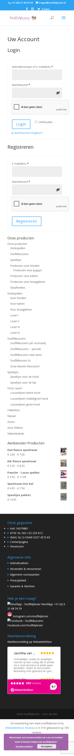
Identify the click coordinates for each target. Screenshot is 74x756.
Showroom (17, 546)
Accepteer (46, 746)
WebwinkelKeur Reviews (20, 728)
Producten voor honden (24, 265)
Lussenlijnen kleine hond (25, 393)
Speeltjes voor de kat (23, 382)
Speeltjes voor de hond (24, 376)
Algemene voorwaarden (24, 574)
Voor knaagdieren (21, 309)
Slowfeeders (17, 287)
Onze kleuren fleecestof (24, 366)
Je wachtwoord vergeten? (27, 133)
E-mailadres (24, 163)
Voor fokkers (15, 427)
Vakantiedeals (15, 433)
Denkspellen (17, 248)
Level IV (15, 332)
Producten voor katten (24, 276)
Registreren (26, 221)
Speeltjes (15, 260)
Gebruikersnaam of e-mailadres (36, 67)
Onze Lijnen (14, 388)
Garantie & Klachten (22, 586)
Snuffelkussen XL (20, 360)
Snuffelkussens (19, 254)
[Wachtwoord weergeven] (58, 93)
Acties (11, 422)
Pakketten (13, 410)
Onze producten (17, 244)
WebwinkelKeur (42, 641)
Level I (14, 315)
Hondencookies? (24, 746)
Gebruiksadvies (19, 563)
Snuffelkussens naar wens (26, 355)
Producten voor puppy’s (27, 270)
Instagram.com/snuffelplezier (30, 616)
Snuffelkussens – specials (25, 349)
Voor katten (17, 303)
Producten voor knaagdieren (27, 282)
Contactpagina (19, 542)
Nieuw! (11, 416)
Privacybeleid (18, 580)
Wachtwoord (25, 85)
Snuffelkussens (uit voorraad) (28, 343)
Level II (14, 321)
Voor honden (18, 298)
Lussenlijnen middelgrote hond (29, 398)
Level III (15, 327)
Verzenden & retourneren (25, 569)
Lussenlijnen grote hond (25, 404)
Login (21, 124)
